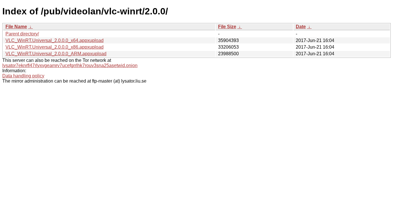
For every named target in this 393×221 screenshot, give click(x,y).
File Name (16, 26)
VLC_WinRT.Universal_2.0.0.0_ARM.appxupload (55, 53)
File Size (227, 26)
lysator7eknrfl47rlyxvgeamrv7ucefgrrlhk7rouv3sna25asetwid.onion (70, 65)
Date (301, 26)
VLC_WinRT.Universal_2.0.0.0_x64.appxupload (54, 40)
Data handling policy (23, 75)
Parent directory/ (22, 33)
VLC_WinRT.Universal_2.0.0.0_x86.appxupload (54, 47)
